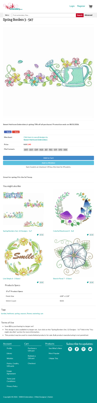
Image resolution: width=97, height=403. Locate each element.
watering (36, 313)
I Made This (53, 358)
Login (72, 5)
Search (79, 15)
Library (9, 353)
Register (81, 5)
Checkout (32, 363)
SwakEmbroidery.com (22, 8)
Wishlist (10, 358)
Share (8, 132)
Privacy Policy (12, 386)
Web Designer (40, 397)
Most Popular (54, 353)
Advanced (88, 15)
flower (29, 313)
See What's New (55, 348)
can (41, 313)
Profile (9, 348)
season (23, 313)
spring (17, 313)
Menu (7, 15)
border (3, 313)
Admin (50, 397)
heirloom (10, 313)
